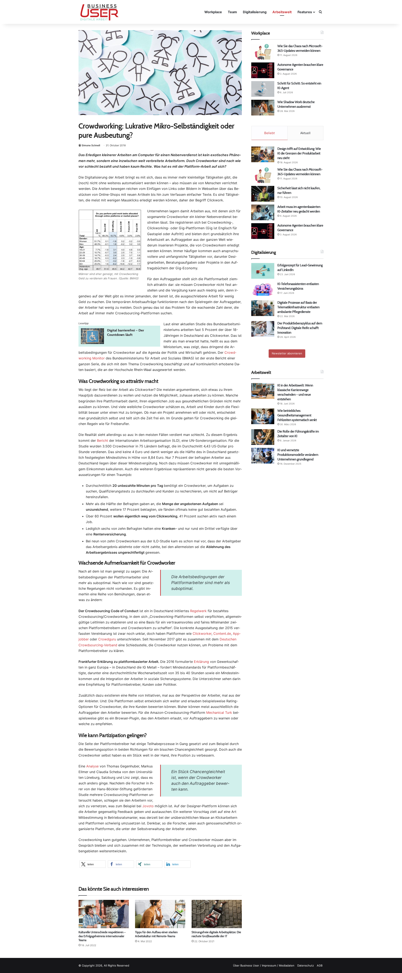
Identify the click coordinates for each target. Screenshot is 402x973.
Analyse (92, 766)
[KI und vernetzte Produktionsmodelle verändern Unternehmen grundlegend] (262, 456)
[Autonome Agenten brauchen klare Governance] (262, 70)
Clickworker (202, 633)
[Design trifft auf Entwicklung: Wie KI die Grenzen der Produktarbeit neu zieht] (262, 154)
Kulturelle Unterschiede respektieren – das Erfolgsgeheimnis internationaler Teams (102, 936)
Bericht (102, 440)
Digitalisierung (255, 12)
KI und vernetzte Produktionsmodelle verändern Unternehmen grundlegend (297, 454)
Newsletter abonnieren (287, 353)
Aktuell (305, 133)
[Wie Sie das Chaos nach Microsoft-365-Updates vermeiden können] (262, 52)
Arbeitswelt (282, 12)
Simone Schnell (91, 145)
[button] (93, 864)
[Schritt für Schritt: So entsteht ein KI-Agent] (262, 89)
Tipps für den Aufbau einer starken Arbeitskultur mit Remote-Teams (156, 934)
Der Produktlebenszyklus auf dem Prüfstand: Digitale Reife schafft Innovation (299, 327)
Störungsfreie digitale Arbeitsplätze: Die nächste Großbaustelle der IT (216, 934)
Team (232, 12)
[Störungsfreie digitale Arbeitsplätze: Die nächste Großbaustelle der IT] (217, 914)
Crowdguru (107, 639)
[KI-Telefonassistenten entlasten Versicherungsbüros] (262, 289)
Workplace (213, 12)
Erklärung (201, 661)
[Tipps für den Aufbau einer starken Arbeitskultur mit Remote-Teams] (160, 914)
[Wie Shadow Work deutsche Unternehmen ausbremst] (262, 107)
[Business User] (99, 12)
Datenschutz (305, 965)
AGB (319, 965)
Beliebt (269, 133)
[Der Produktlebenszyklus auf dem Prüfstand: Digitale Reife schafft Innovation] (262, 329)
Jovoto (148, 806)
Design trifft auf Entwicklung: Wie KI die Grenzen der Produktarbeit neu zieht (299, 153)
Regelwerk (198, 611)
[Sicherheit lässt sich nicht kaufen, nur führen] (262, 194)
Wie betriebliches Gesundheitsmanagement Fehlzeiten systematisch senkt (297, 415)
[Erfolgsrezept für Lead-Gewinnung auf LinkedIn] (262, 271)
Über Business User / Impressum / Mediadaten (263, 965)
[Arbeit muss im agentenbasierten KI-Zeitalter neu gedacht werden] (262, 212)
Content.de (222, 633)
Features (305, 12)
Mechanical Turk (219, 712)
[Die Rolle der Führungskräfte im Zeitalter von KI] (262, 437)
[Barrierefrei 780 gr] (119, 345)
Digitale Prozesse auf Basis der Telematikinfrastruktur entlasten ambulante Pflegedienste (298, 307)
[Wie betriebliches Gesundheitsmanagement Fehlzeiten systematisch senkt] (262, 416)
